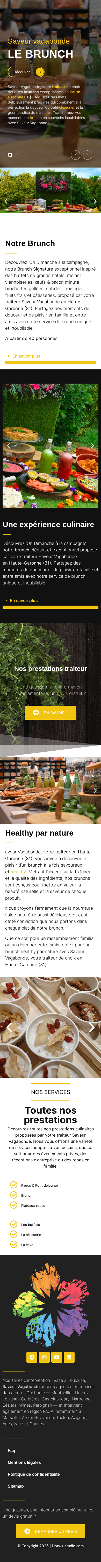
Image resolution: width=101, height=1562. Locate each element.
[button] (75, 155)
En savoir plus (26, 356)
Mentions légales (24, 1462)
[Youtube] (56, 1357)
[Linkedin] (69, 1357)
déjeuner (67, 107)
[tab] (10, 155)
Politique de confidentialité (34, 1474)
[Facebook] (31, 1357)
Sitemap (16, 1486)
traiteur (58, 86)
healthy (18, 871)
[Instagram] (44, 1357)
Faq (11, 1450)
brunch (36, 117)
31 (28, 97)
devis (62, 693)
